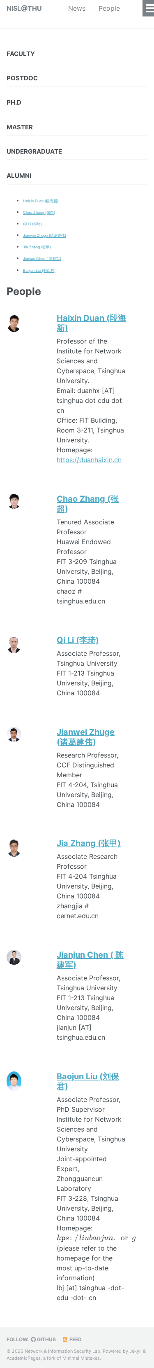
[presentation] (96, 1238)
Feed (75, 1339)
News (76, 8)
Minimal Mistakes (81, 1358)
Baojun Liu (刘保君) (39, 270)
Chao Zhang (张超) (39, 212)
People (109, 8)
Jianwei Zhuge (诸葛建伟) (44, 235)
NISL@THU (24, 8)
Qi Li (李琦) (32, 224)
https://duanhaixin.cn (89, 460)
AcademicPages (24, 1358)
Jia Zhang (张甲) (37, 247)
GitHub (46, 1339)
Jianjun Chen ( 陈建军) (42, 258)
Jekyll (135, 1351)
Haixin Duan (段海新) (40, 201)
